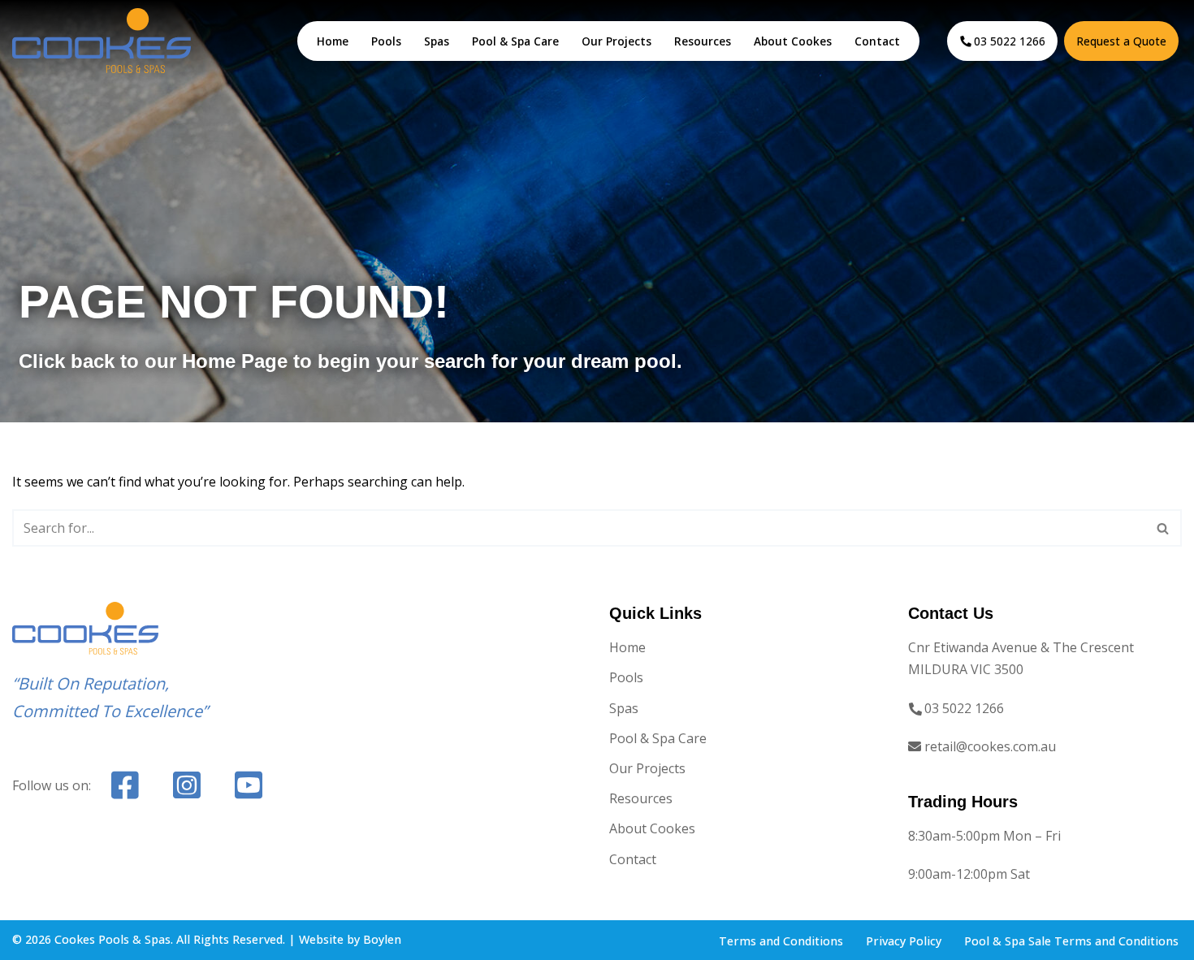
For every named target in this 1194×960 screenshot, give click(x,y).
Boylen (382, 939)
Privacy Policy (903, 941)
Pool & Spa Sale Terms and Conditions (1071, 941)
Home (332, 41)
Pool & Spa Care (515, 41)
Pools (386, 41)
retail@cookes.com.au (990, 746)
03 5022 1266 (1009, 41)
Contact (877, 41)
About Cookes (793, 41)
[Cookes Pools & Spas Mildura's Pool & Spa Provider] (101, 40)
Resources (702, 41)
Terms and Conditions (781, 941)
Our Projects (616, 41)
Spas (436, 41)
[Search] (1163, 528)
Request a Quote (1121, 41)
